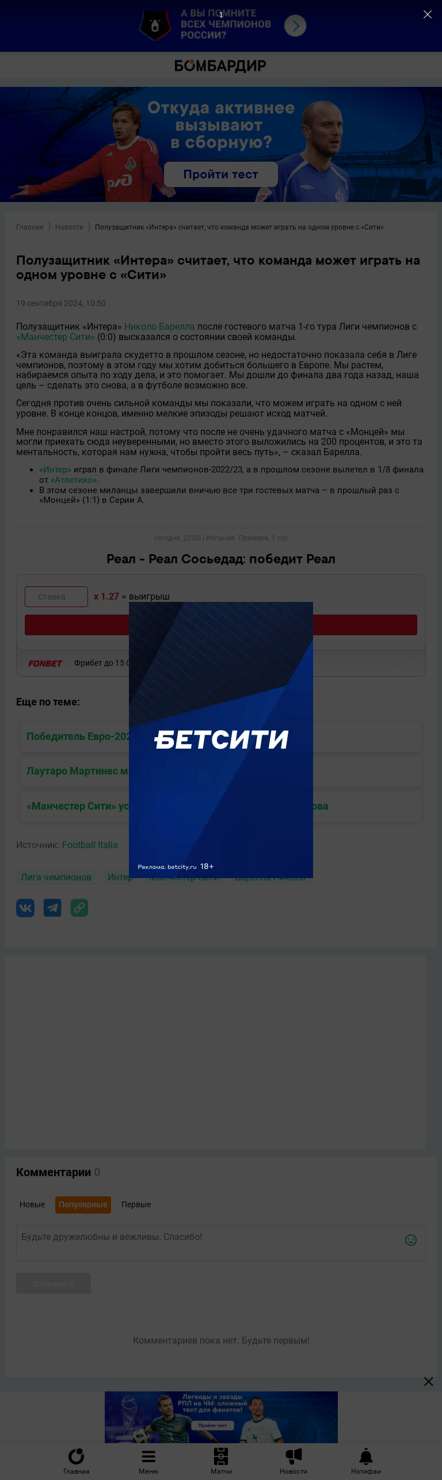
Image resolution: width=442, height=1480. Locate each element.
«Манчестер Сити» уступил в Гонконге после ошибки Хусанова (177, 806)
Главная (30, 227)
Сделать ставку (221, 624)
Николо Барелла (159, 326)
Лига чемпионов (56, 877)
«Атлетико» (74, 480)
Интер (120, 877)
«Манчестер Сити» (55, 336)
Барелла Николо (270, 877)
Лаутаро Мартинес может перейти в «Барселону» (147, 771)
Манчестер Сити (184, 877)
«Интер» (55, 469)
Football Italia (90, 845)
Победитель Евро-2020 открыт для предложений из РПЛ (164, 736)
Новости (69, 227)
